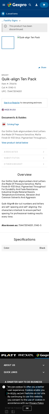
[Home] (17, 5)
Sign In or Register (12, 103)
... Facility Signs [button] (10, 20)
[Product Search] (30, 5)
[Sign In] (36, 5)
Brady (5, 75)
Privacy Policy (36, 403)
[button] (8, 42)
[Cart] (44, 5)
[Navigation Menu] (4, 5)
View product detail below (15, 142)
